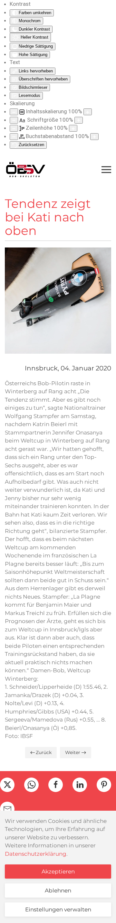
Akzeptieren (58, 871)
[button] (106, 169)
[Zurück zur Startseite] (25, 169)
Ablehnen (58, 890)
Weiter (72, 752)
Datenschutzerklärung (35, 854)
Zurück (44, 752)
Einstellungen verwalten (58, 909)
